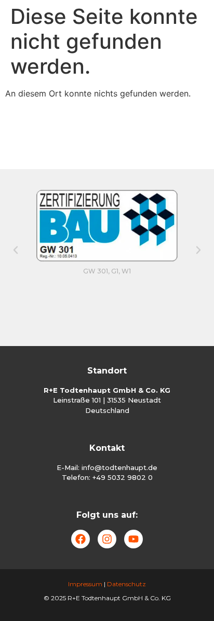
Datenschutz (126, 584)
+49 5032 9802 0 (122, 477)
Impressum (85, 584)
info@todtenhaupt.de (119, 467)
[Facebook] (80, 539)
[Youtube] (133, 539)
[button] (15, 250)
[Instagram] (107, 539)
